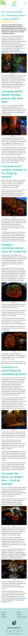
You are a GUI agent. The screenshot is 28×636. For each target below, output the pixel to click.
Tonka (23, 598)
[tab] (12, 136)
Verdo (10, 600)
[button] (14, 63)
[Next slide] (25, 63)
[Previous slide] (2, 63)
